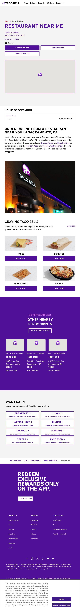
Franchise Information (60, 534)
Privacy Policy (11, 605)
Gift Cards (50, 3)
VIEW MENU (71, 226)
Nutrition (11, 529)
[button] (18, 516)
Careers (55, 525)
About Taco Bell (14, 520)
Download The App (22, 53)
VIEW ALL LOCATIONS (40, 331)
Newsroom (12, 543)
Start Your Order (22, 48)
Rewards (41, 3)
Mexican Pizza (32, 146)
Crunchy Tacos (47, 143)
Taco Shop (34, 539)
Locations (12, 534)
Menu (26, 3)
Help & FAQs (57, 520)
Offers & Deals (13, 539)
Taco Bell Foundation (60, 529)
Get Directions (58, 48)
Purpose (59, 3)
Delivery (33, 3)
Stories (11, 548)
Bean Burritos (63, 143)
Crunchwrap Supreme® (52, 146)
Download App (25, 498)
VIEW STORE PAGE (11, 370)
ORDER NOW (20, 258)
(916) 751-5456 (13, 39)
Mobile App (34, 520)
